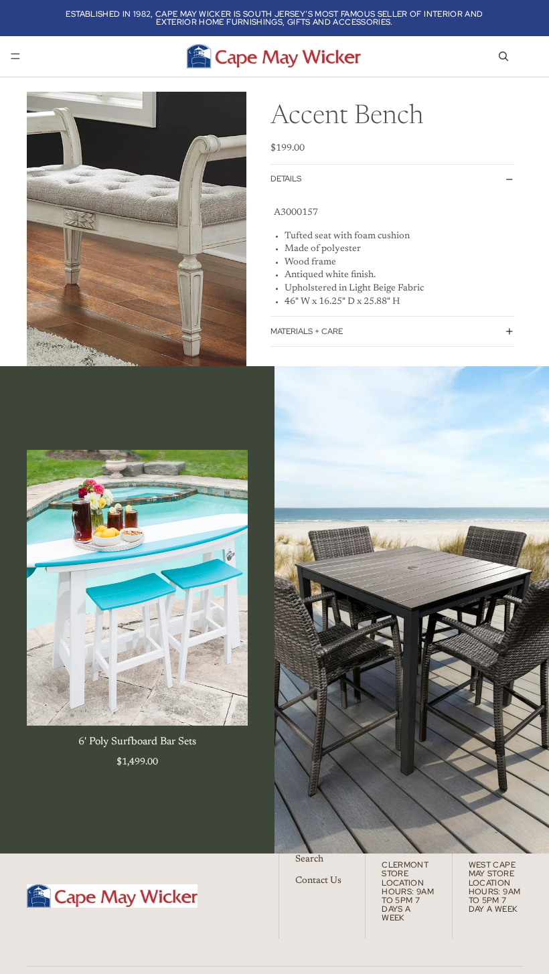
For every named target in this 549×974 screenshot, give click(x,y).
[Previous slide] (47, 587)
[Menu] (15, 56)
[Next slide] (228, 587)
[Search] (503, 56)
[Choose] (227, 706)
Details (285, 178)
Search (309, 859)
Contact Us (318, 880)
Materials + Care (306, 331)
